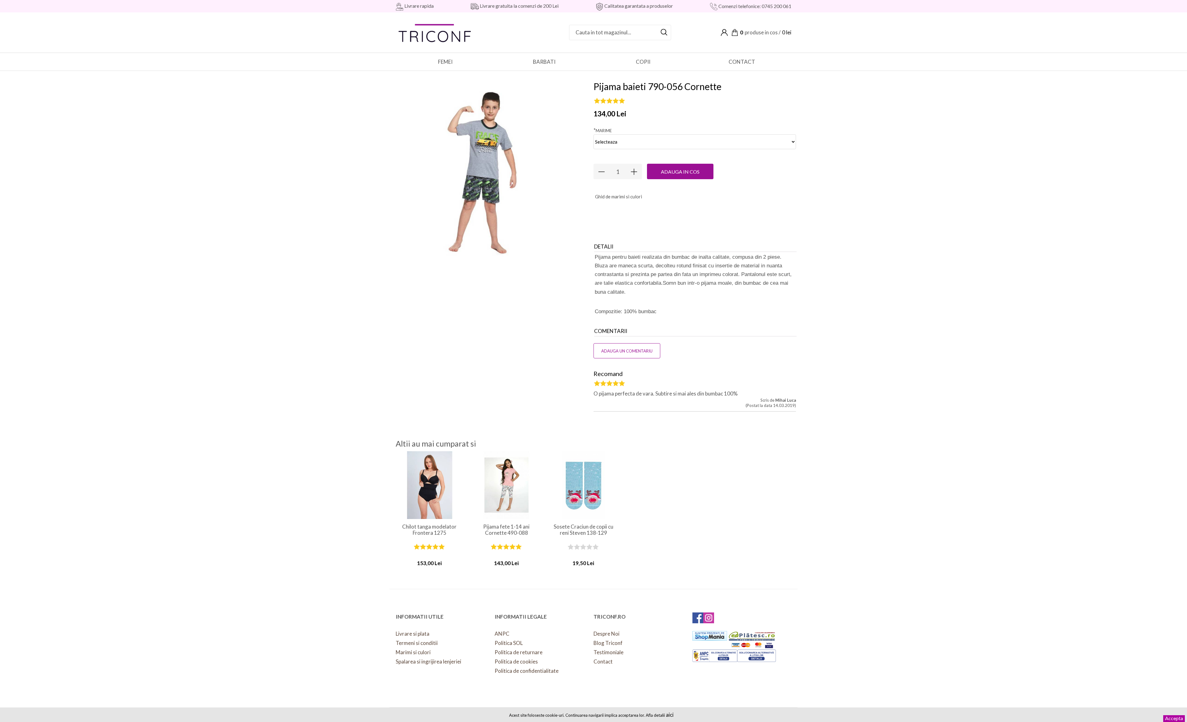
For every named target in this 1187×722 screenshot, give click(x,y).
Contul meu (724, 32)
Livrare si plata (412, 633)
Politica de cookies (516, 661)
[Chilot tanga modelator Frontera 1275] (429, 485)
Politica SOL (509, 643)
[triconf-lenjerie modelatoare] (435, 31)
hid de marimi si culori (618, 196)
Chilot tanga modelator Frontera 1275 (429, 530)
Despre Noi (606, 633)
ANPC (502, 633)
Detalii (603, 246)
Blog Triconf (608, 643)
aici (670, 714)
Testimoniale (608, 652)
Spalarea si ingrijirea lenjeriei (428, 661)
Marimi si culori (413, 652)
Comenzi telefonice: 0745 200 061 (754, 6)
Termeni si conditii (417, 643)
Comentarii (610, 331)
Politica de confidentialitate (527, 670)
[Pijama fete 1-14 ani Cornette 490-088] (506, 485)
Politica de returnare (518, 652)
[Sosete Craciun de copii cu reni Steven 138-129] (583, 485)
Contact (603, 661)
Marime (603, 130)
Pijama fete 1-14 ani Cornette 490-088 (506, 530)
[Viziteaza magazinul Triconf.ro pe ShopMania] (709, 636)
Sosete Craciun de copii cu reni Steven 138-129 (583, 530)
